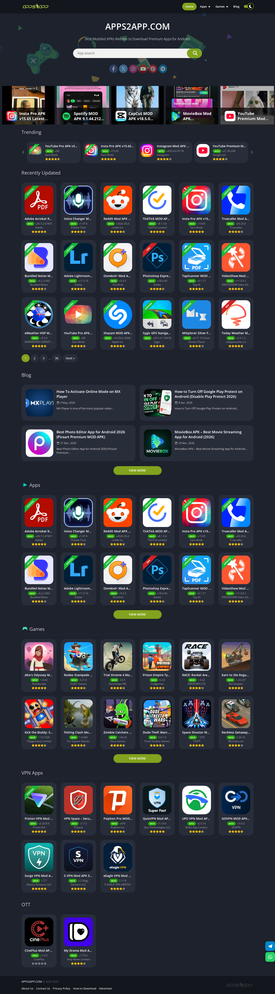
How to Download (84, 988)
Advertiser (105, 988)
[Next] (251, 152)
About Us (27, 988)
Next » (70, 358)
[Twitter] (123, 68)
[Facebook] (113, 68)
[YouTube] (143, 68)
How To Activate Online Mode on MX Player (89, 394)
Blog (236, 6)
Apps (203, 6)
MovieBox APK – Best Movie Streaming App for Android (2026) (208, 434)
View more (137, 470)
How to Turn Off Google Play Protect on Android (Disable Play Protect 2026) (209, 394)
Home (189, 6)
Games (220, 6)
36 (56, 358)
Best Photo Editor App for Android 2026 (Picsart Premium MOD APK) (91, 434)
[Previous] (23, 152)
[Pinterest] (153, 68)
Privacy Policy (61, 988)
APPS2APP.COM (31, 981)
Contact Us (43, 988)
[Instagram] (133, 68)
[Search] (194, 53)
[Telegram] (163, 68)
